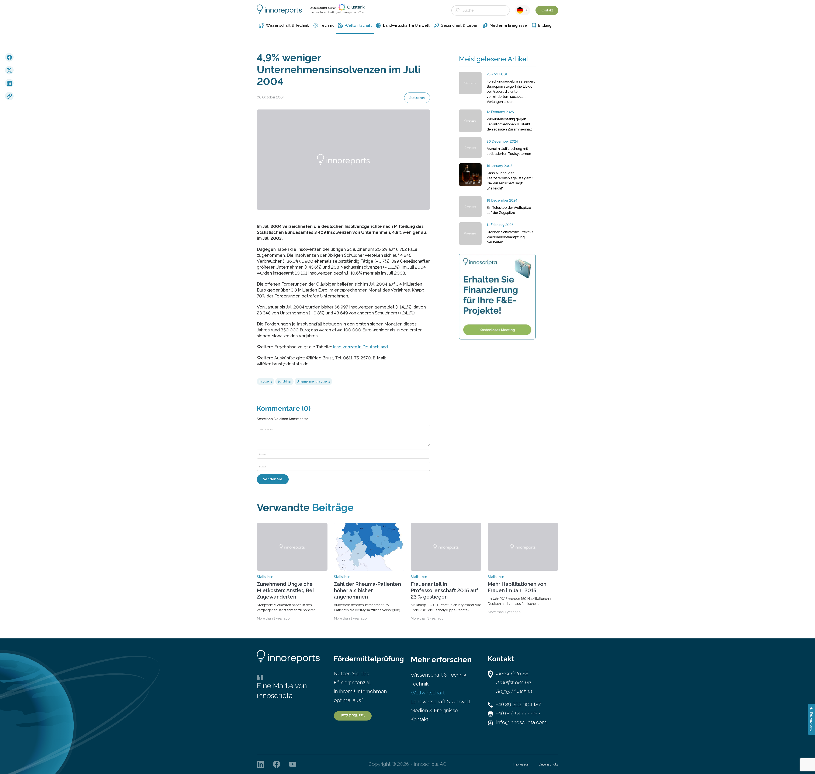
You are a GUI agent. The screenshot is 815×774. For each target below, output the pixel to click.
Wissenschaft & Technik (438, 675)
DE (525, 10)
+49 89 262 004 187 (518, 704)
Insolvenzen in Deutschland (360, 346)
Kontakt (547, 10)
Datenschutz (548, 764)
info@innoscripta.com (521, 722)
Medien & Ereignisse (434, 710)
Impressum (521, 764)
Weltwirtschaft (428, 693)
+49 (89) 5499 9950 (518, 713)
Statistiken (417, 98)
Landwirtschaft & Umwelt (440, 701)
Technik (420, 684)
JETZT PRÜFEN (352, 716)
